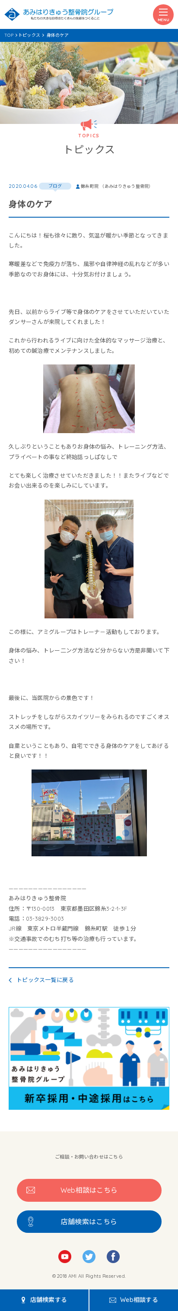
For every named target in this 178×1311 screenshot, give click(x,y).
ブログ (55, 186)
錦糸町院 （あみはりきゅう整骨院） (117, 186)
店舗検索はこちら (89, 1221)
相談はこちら (89, 1190)
